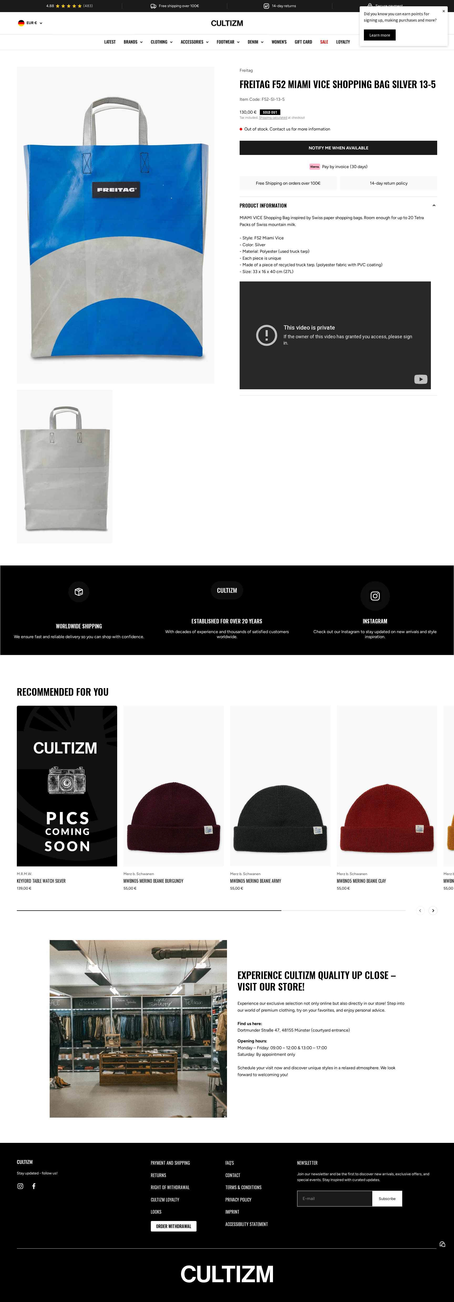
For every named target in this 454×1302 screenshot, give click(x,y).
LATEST (110, 42)
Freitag (246, 70)
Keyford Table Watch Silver (41, 881)
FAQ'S (229, 1163)
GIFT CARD (303, 42)
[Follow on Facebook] (33, 1186)
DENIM (253, 42)
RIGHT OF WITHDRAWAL (170, 1187)
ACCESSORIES (192, 42)
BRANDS (130, 42)
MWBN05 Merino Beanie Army (255, 881)
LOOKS (156, 1212)
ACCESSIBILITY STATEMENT (246, 1224)
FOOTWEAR (225, 42)
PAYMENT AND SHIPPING (170, 1163)
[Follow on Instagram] (20, 1186)
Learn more (379, 35)
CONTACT (232, 1175)
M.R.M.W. (24, 874)
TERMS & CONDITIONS (243, 1187)
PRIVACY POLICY (238, 1200)
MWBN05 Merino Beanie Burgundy (153, 881)
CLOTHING (159, 42)
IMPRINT (232, 1212)
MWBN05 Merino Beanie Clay (361, 881)
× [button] (443, 11)
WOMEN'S (279, 42)
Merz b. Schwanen (138, 874)
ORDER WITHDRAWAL (173, 1226)
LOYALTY (343, 42)
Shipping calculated (273, 117)
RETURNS (158, 1175)
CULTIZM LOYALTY (165, 1200)
